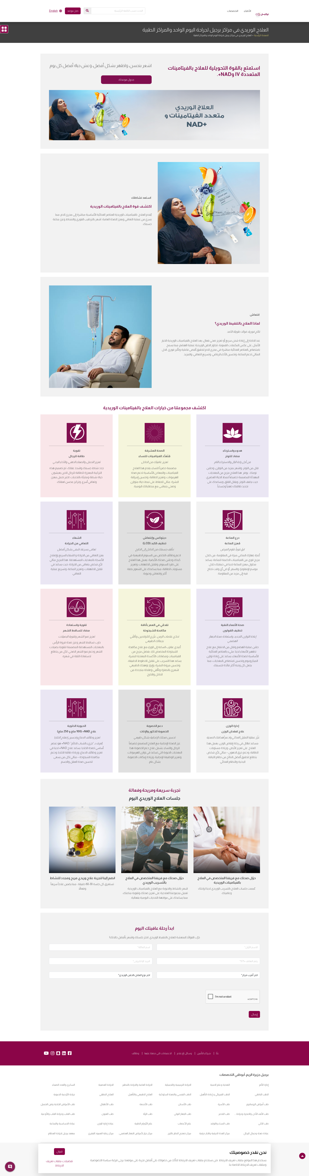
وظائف (135, 1053)
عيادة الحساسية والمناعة (62, 1123)
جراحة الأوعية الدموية (64, 1094)
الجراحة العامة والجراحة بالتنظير (137, 1084)
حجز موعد (72, 10)
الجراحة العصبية (106, 1084)
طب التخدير (224, 1113)
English (53, 10)
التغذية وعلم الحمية (220, 1084)
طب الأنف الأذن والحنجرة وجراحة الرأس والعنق (251, 1113)
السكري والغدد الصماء (63, 1084)
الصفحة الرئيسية (261, 35)
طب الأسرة (224, 1104)
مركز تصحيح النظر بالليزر (179, 1133)
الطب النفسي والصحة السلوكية (175, 1094)
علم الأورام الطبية (143, 1123)
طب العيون (108, 1113)
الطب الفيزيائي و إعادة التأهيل (215, 1094)
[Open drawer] (4, 29)
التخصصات (232, 10)
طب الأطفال (107, 1104)
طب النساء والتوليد (220, 1123)
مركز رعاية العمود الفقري (101, 1133)
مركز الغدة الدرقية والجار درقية (214, 1133)
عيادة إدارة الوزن (105, 1123)
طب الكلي (263, 1123)
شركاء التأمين (204, 1053)
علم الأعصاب (184, 1123)
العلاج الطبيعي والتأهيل (140, 1094)
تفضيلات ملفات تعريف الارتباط (59, 1163)
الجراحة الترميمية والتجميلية (178, 1084)
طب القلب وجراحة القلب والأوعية (58, 1113)
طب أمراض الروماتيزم (257, 1104)
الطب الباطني (262, 1094)
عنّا (217, 1053)
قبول (59, 1151)
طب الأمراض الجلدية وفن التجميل (58, 1104)
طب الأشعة (145, 1104)
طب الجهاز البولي (182, 1113)
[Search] (87, 10)
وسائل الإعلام (184, 1053)
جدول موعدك (126, 79)
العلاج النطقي (106, 1094)
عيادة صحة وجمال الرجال (256, 1133)
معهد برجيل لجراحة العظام (61, 1133)
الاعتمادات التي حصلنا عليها (158, 1053)
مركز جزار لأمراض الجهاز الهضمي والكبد (135, 1133)
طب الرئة (147, 1113)
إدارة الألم (264, 1084)
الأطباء (247, 10)
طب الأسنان (184, 1104)
